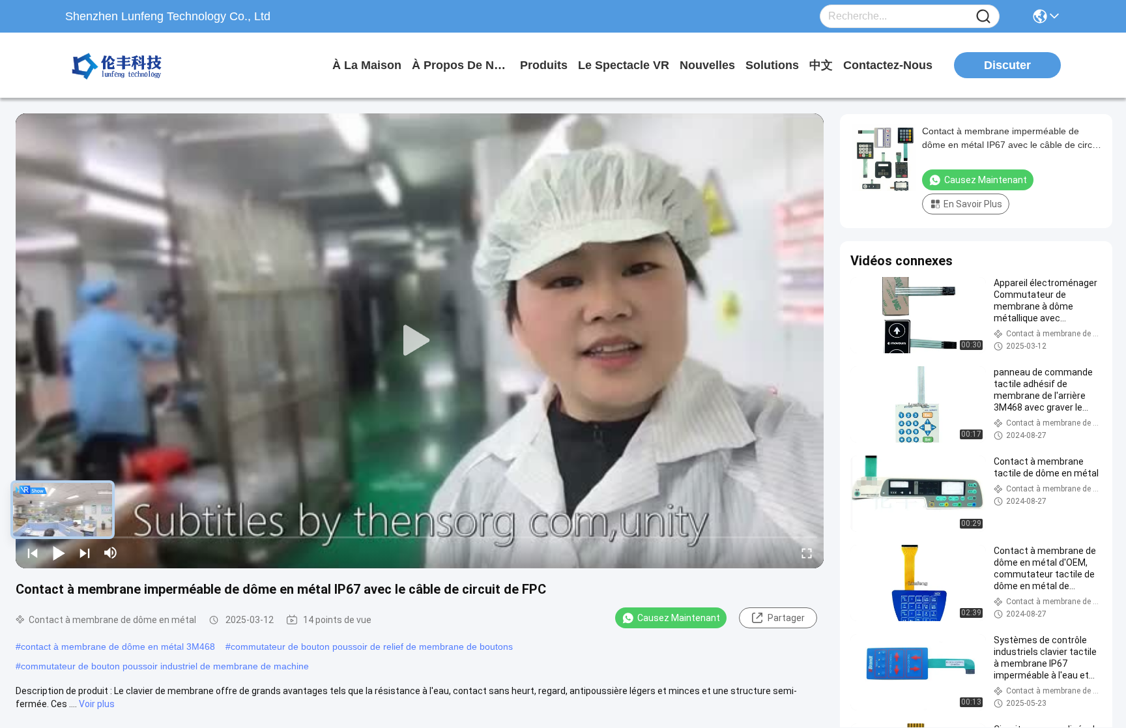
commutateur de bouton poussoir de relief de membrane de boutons (372, 646)
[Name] (983, 16)
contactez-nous (887, 65)
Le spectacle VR (623, 65)
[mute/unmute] (111, 552)
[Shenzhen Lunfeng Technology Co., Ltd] (137, 65)
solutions (772, 65)
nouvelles (707, 65)
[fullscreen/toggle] (807, 552)
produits (544, 65)
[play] (419, 341)
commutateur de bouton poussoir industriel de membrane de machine (165, 666)
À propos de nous (461, 65)
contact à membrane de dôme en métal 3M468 (118, 646)
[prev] (33, 552)
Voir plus (97, 704)
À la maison (366, 65)
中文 (821, 65)
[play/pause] (59, 552)
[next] (85, 552)
